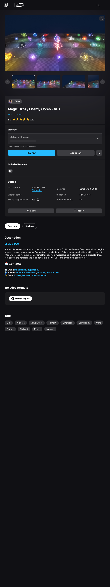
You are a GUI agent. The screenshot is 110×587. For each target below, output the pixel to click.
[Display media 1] (48, 81)
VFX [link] (10, 114)
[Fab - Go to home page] (20, 5)
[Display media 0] (23, 81)
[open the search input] (98, 5)
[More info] (38, 199)
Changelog (37, 190)
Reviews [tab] (29, 226)
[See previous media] (7, 81)
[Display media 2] (73, 81)
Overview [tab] (12, 226)
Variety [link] (18, 114)
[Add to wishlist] (99, 153)
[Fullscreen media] (102, 18)
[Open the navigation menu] (104, 5)
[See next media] (102, 81)
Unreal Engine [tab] (22, 298)
